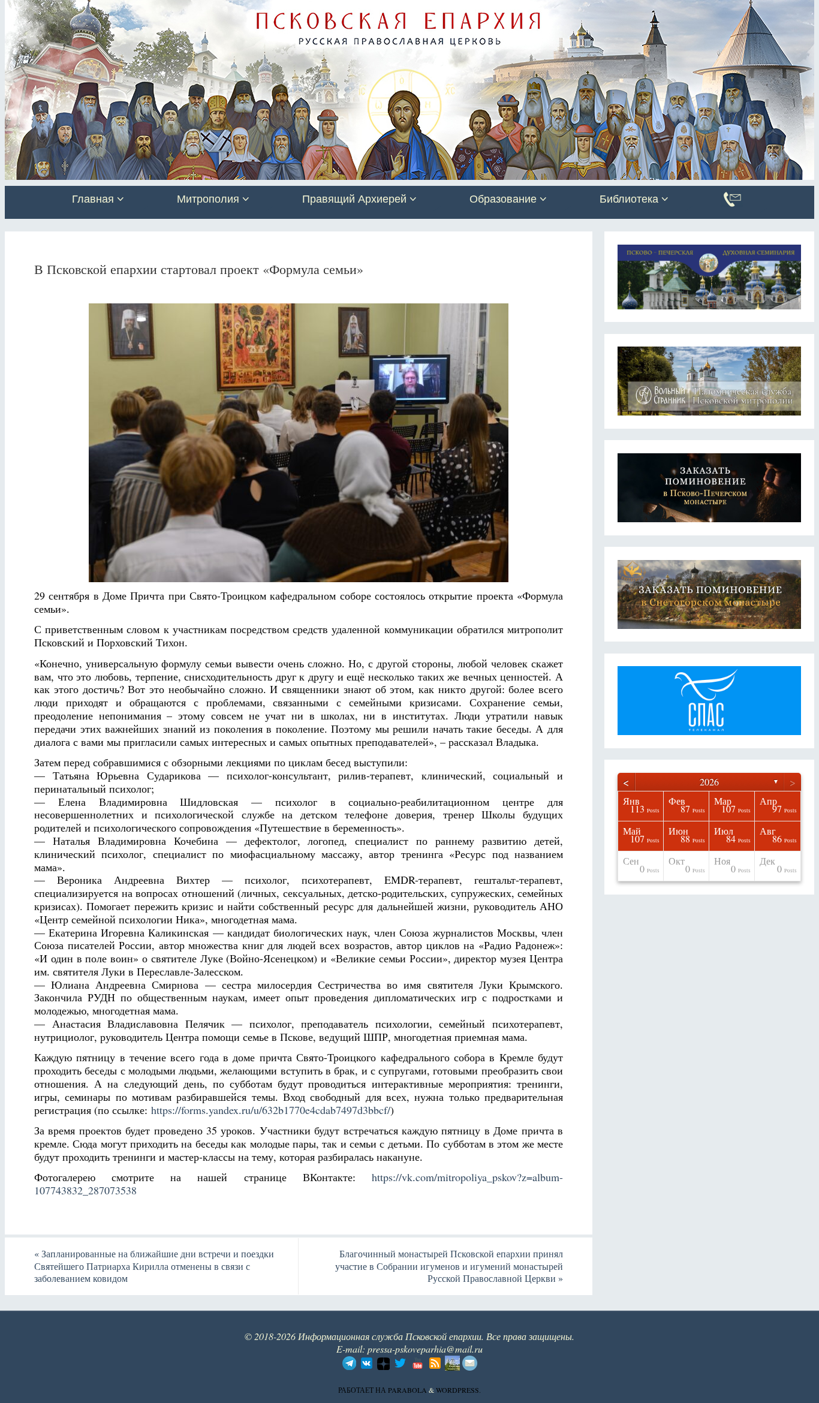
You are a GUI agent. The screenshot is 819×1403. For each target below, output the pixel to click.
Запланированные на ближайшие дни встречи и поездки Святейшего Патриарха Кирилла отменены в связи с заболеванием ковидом (154, 1266)
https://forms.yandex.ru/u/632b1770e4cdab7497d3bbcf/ (270, 1110)
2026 (709, 781)
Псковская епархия (174, 10)
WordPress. (458, 1390)
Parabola (407, 1390)
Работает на (363, 1390)
